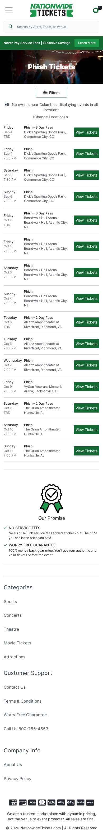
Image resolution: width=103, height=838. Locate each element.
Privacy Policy (17, 778)
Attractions (14, 656)
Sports (10, 601)
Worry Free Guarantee (25, 714)
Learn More (87, 43)
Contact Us (15, 687)
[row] (51, 132)
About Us (13, 764)
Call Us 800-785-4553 (26, 728)
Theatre (11, 629)
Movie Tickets (17, 642)
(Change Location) (49, 117)
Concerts (13, 615)
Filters (54, 92)
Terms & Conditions (22, 701)
